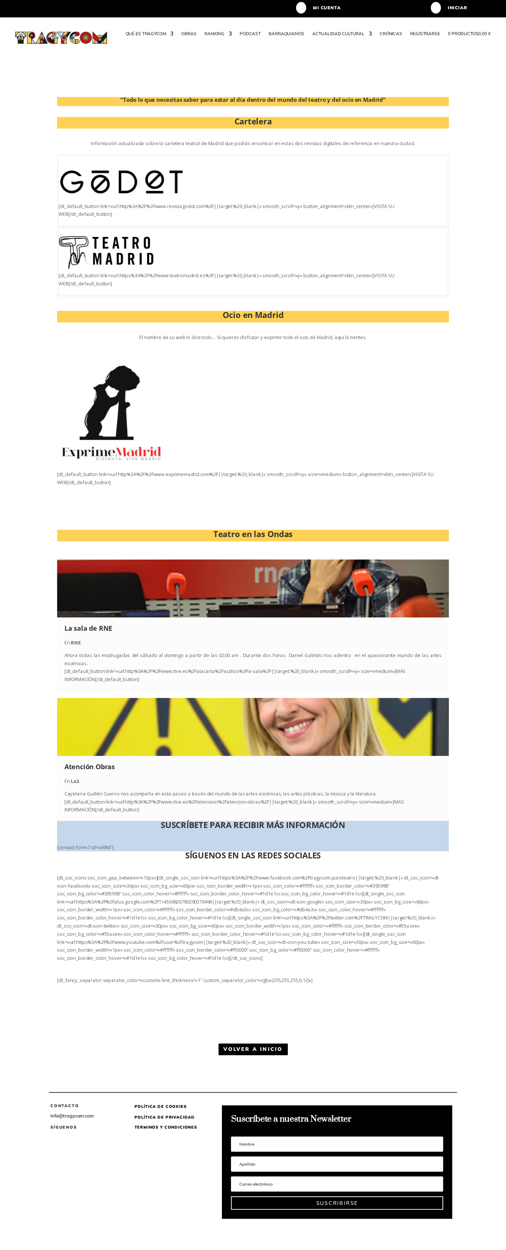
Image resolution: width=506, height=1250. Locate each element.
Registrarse (425, 33)
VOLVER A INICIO (253, 1049)
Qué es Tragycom (146, 33)
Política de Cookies (160, 1106)
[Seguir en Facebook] (52, 1137)
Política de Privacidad (164, 1116)
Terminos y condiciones (165, 1127)
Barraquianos (286, 33)
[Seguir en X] (67, 1137)
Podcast (250, 33)
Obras (189, 33)
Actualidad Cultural (338, 33)
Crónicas (391, 33)
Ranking (214, 33)
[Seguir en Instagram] (81, 1137)
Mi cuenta (326, 7)
